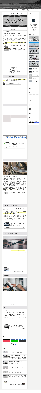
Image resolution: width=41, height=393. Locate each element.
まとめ (10, 73)
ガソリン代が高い (12, 68)
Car (3, 336)
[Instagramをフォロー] (15, 344)
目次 (13, 66)
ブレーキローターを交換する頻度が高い (14, 70)
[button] (22, 341)
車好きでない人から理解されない (13, 67)
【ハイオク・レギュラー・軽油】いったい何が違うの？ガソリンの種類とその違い (16, 137)
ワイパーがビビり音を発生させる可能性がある (15, 71)
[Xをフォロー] (13, 344)
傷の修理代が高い (12, 72)
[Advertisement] (15, 60)
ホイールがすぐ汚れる (12, 69)
